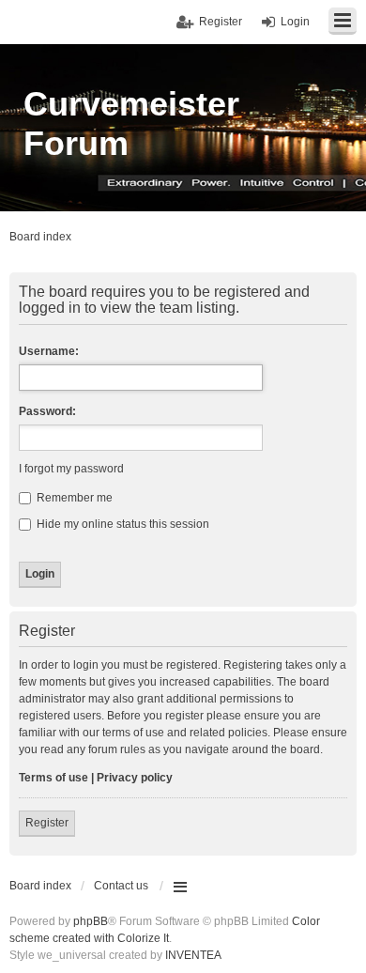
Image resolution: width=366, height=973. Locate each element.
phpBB (90, 921)
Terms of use (53, 777)
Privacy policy (135, 777)
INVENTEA (193, 955)
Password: (47, 411)
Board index (40, 885)
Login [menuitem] (295, 21)
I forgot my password (71, 468)
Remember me (73, 497)
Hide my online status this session (121, 524)
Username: (49, 351)
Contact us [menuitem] (121, 885)
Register (47, 822)
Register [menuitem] (220, 21)
